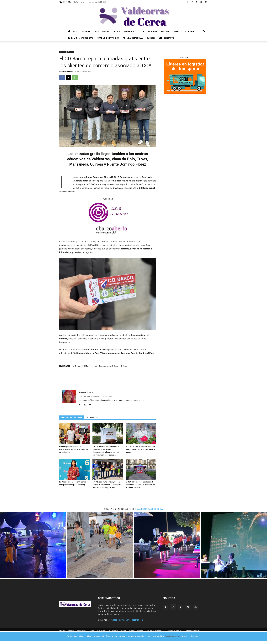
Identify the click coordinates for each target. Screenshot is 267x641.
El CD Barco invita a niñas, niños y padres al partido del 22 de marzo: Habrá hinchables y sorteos (106, 484)
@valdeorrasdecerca (149, 509)
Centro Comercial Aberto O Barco (105, 366)
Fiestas (165, 31)
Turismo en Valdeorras (80, 38)
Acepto (185, 636)
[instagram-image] (33, 545)
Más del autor (92, 418)
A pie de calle (150, 31)
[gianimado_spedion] (185, 93)
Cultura (190, 31)
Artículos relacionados (71, 418)
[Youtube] (206, 2)
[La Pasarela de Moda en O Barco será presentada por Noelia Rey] (74, 469)
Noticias (86, 31)
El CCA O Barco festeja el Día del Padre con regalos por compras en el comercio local (140, 484)
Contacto (169, 38)
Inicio (75, 31)
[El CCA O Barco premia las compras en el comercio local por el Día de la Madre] (141, 433)
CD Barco (87, 366)
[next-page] (65, 493)
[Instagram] (192, 2)
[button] (204, 31)
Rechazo (195, 636)
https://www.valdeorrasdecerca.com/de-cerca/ (96, 396)
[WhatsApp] (75, 77)
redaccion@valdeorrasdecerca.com (127, 619)
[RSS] (196, 2)
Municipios (130, 31)
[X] (201, 2)
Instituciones (102, 31)
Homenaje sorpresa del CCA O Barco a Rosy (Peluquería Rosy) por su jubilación (73, 449)
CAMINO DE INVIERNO (108, 38)
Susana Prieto (67, 71)
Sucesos (151, 38)
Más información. (172, 636)
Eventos (177, 31)
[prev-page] (61, 493)
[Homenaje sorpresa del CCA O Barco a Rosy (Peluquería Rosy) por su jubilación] (74, 433)
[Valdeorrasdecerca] (133, 16)
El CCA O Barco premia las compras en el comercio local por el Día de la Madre (140, 449)
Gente (117, 31)
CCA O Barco (76, 366)
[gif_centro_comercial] (107, 238)
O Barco (70, 52)
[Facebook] (187, 2)
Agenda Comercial (133, 38)
